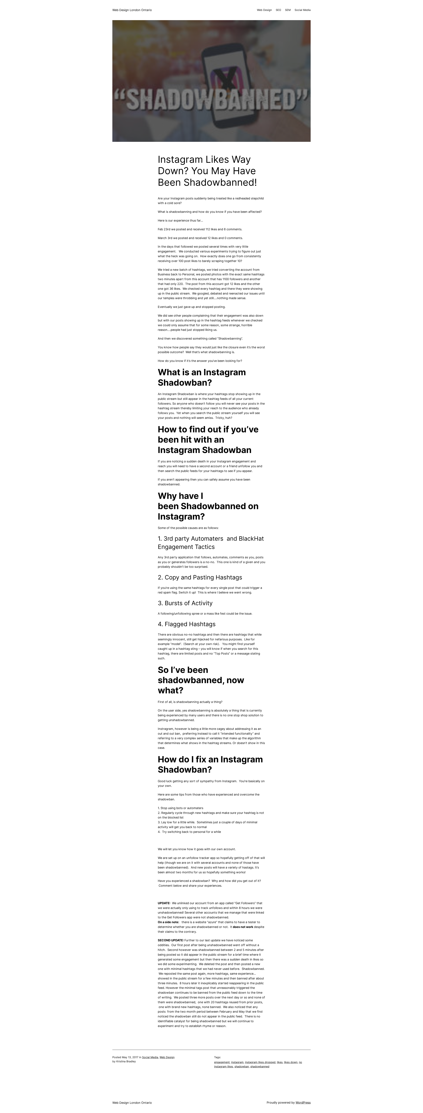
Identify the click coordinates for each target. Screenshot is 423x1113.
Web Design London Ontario (132, 10)
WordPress (303, 1102)
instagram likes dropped (260, 1062)
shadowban (241, 1066)
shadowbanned (259, 1066)
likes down (290, 1062)
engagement (222, 1062)
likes (280, 1062)
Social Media (150, 1057)
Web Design (167, 1057)
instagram (237, 1062)
